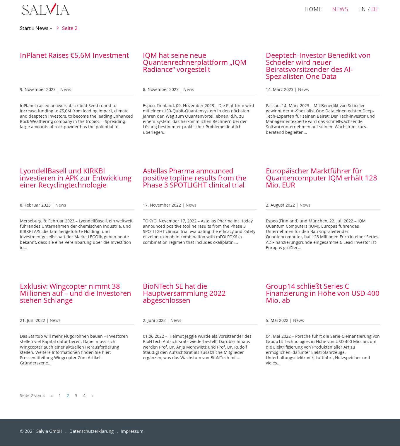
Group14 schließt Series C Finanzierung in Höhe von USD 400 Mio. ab (323, 293)
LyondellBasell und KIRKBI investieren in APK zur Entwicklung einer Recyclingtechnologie (75, 178)
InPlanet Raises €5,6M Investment (74, 55)
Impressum (132, 431)
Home (313, 9)
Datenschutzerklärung (91, 431)
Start (25, 28)
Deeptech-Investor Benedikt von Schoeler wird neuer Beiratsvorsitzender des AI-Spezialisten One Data (318, 65)
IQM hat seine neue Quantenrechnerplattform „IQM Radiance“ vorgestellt (195, 62)
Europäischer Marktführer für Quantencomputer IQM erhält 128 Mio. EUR (321, 178)
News (340, 9)
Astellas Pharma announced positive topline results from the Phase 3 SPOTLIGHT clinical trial (194, 178)
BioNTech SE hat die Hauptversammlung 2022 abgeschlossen (184, 293)
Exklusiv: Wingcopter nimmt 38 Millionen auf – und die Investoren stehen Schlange (75, 293)
